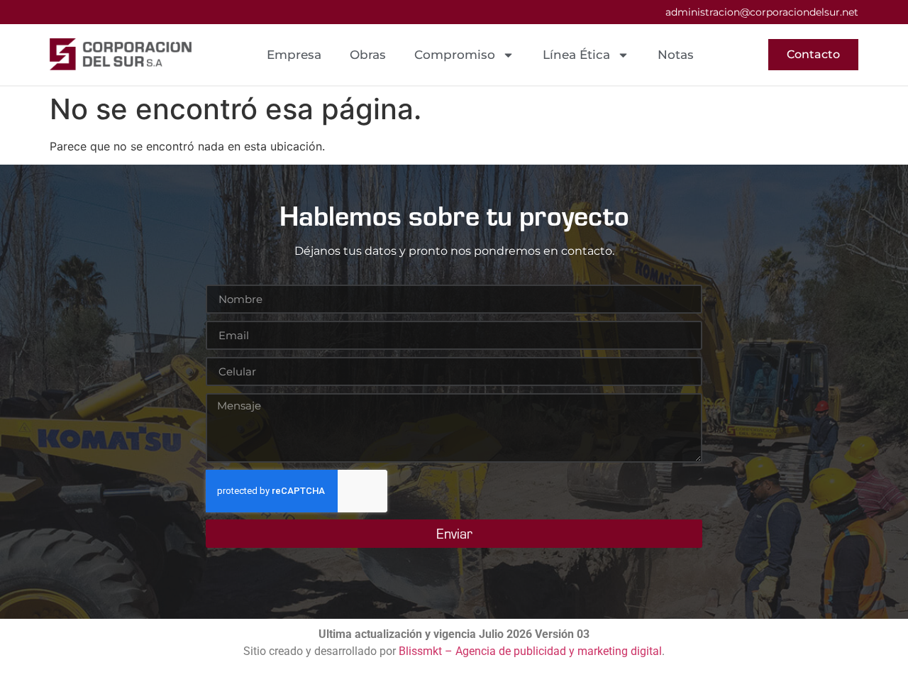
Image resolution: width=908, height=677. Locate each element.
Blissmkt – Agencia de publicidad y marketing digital (530, 651)
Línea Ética (576, 55)
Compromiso (454, 55)
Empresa (294, 55)
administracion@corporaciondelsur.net (761, 12)
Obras (368, 55)
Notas (676, 55)
